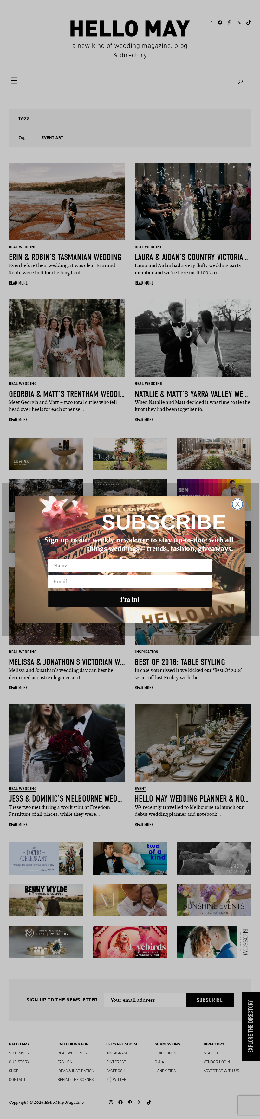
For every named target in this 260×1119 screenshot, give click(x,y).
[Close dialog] (237, 504)
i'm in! (130, 599)
